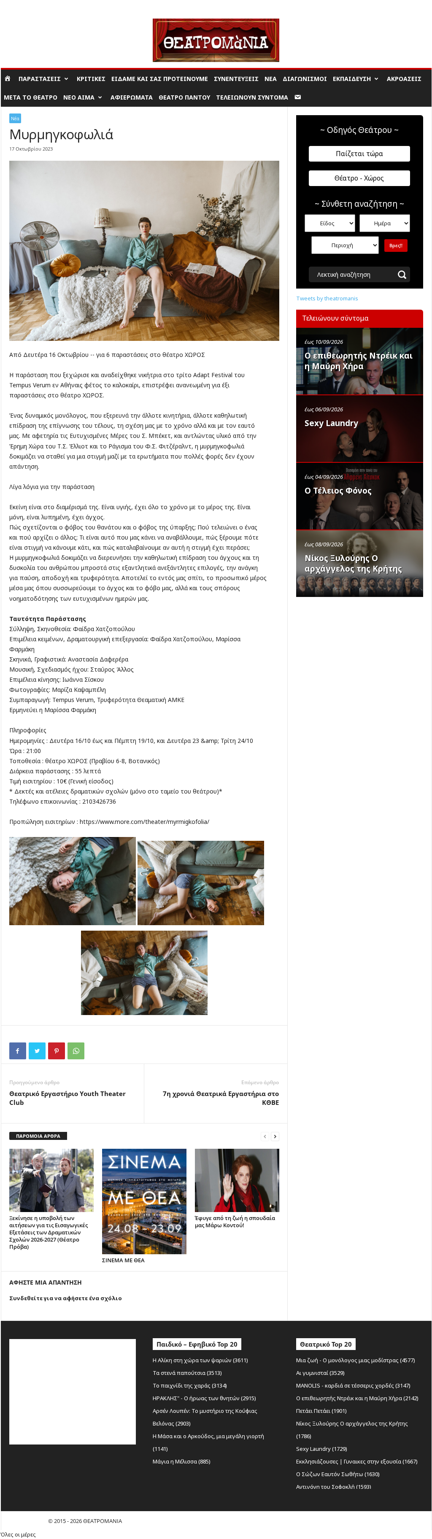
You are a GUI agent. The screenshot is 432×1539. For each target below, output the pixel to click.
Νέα (271, 79)
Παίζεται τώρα (359, 153)
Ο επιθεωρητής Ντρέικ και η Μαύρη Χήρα (359, 361)
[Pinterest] (56, 1050)
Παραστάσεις (40, 79)
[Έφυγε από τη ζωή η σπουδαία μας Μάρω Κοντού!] (237, 1180)
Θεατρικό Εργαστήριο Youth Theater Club (67, 1098)
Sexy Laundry (331, 423)
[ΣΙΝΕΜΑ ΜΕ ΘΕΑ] (144, 1201)
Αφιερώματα (132, 97)
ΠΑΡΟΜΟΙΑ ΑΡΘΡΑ (38, 1136)
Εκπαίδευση (352, 79)
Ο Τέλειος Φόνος (338, 490)
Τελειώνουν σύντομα (252, 97)
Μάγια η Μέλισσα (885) (182, 1461)
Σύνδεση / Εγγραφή (24, 6)
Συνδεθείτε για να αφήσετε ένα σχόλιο (65, 1298)
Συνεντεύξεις (236, 79)
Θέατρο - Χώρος (359, 178)
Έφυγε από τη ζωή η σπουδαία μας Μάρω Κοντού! (235, 1221)
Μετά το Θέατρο (30, 97)
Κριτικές (91, 79)
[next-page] (275, 1136)
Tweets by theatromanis (327, 298)
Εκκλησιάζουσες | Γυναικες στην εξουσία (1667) (357, 1461)
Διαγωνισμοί (305, 79)
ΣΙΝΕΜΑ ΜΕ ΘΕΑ (123, 1260)
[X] (37, 1050)
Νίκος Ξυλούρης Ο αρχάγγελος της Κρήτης (353, 563)
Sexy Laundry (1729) (321, 1449)
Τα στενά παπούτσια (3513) (187, 1373)
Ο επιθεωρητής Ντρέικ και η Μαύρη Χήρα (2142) (357, 1398)
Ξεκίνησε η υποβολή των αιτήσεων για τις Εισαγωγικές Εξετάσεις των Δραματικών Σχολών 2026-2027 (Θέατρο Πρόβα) (48, 1232)
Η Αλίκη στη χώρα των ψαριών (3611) (200, 1360)
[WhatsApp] (76, 1050)
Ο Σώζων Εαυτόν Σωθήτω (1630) (338, 1474)
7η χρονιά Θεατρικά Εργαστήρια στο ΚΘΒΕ (221, 1098)
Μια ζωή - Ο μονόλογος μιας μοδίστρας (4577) (355, 1360)
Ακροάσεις (404, 79)
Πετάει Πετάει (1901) (321, 1411)
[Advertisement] (359, 655)
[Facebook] (17, 1050)
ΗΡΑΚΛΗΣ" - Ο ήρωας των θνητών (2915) (204, 1398)
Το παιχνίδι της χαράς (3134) (190, 1385)
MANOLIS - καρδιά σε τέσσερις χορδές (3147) (353, 1385)
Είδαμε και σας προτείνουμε (159, 79)
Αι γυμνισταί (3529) (320, 1373)
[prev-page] (265, 1136)
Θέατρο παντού (184, 97)
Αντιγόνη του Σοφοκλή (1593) (333, 1486)
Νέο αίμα (78, 97)
